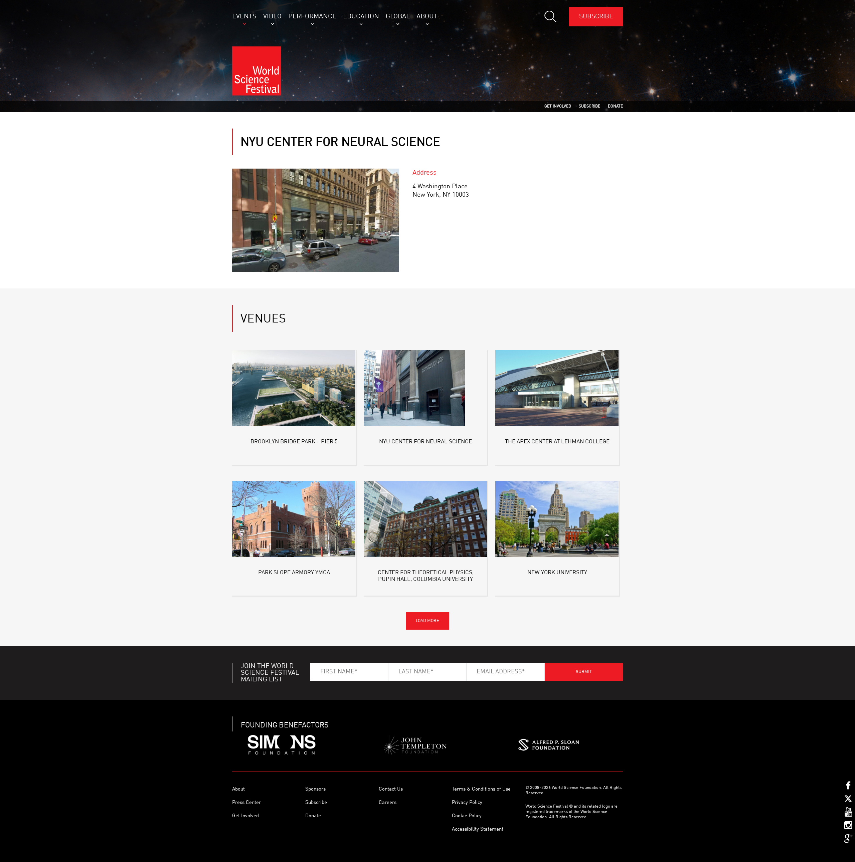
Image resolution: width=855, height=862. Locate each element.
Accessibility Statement (477, 829)
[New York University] (557, 520)
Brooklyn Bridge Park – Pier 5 (294, 442)
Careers (387, 802)
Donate (313, 816)
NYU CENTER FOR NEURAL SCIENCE (425, 442)
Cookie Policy (467, 816)
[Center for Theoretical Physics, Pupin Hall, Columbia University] (425, 520)
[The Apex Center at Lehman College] (557, 389)
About (238, 789)
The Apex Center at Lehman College (557, 442)
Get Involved (245, 816)
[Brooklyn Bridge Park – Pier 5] (294, 389)
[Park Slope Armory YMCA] (294, 520)
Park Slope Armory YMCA (294, 573)
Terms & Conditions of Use (481, 789)
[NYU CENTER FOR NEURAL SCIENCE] (425, 389)
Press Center (246, 802)
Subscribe (596, 16)
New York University (557, 573)
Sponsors (315, 789)
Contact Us (391, 789)
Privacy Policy (467, 802)
